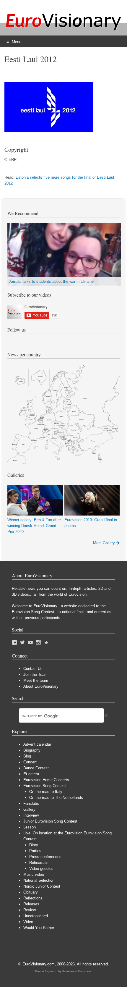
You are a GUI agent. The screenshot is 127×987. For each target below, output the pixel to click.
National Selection (38, 880)
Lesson (29, 827)
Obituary (30, 892)
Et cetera (31, 774)
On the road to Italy (45, 791)
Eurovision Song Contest (44, 786)
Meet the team (35, 680)
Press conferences (45, 856)
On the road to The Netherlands (56, 797)
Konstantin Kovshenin (77, 971)
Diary (33, 845)
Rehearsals (38, 862)
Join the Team (35, 674)
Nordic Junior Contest (41, 886)
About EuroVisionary (40, 686)
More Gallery (104, 543)
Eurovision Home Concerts (46, 780)
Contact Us (33, 668)
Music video (33, 874)
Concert (30, 762)
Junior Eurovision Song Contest (50, 821)
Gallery (29, 809)
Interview (31, 815)
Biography (31, 750)
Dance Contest (36, 768)
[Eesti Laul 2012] (48, 130)
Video (28, 922)
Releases (31, 904)
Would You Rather (38, 927)
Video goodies (41, 868)
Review (29, 910)
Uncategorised (35, 916)
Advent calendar (37, 744)
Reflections (33, 898)
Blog (27, 756)
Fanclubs (31, 803)
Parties (35, 851)
